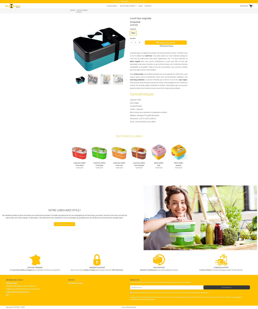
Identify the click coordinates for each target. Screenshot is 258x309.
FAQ (7, 295)
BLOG (141, 6)
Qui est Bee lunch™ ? (64, 224)
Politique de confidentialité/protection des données (23, 289)
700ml (133, 33)
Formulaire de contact (75, 283)
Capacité (133, 29)
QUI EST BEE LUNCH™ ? (128, 6)
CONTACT (148, 6)
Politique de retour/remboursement (17, 292)
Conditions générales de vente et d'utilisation (21, 286)
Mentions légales (11, 283)
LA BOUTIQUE (112, 6)
